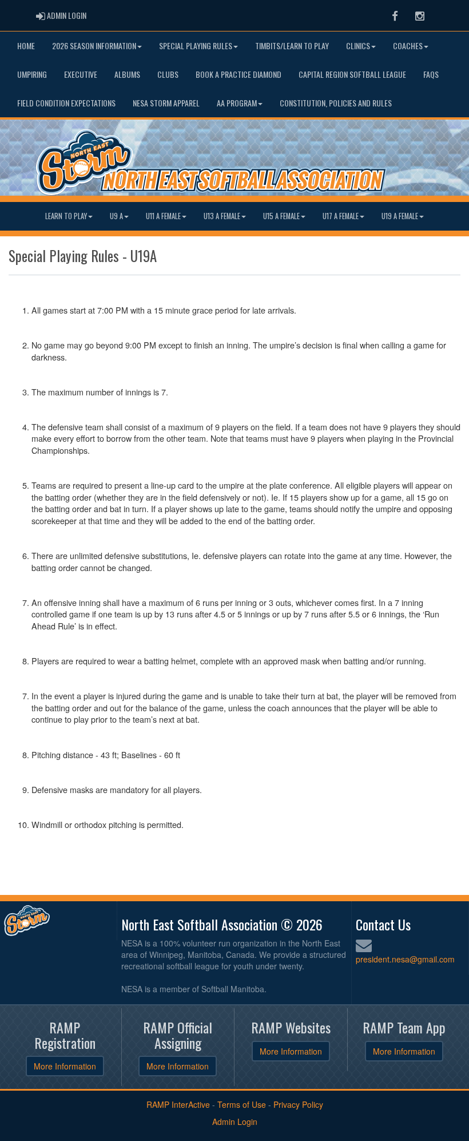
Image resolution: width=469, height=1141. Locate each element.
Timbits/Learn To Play (292, 45)
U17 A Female (341, 216)
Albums (127, 74)
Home (26, 45)
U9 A (116, 216)
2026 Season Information (94, 45)
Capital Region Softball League (352, 74)
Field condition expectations (66, 103)
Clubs (167, 74)
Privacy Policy (298, 1104)
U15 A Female (281, 216)
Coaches (408, 45)
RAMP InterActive (178, 1104)
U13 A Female (222, 216)
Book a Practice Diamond (238, 74)
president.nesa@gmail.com (405, 959)
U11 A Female (163, 216)
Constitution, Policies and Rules (336, 103)
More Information (65, 1066)
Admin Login (234, 1121)
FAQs (431, 74)
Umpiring (32, 74)
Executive (80, 74)
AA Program (237, 103)
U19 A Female (399, 216)
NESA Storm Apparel (166, 103)
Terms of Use (241, 1104)
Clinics (358, 45)
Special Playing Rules (195, 45)
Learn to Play (66, 216)
